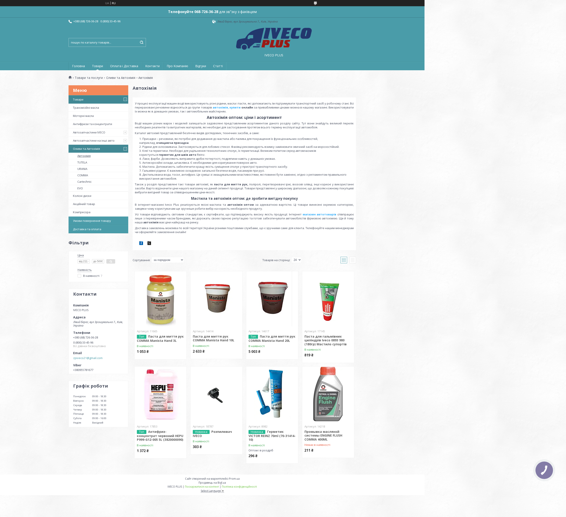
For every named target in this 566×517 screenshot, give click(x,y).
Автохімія (84, 156)
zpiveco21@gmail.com (88, 358)
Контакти (152, 66)
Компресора (81, 212)
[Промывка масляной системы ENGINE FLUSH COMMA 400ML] (328, 394)
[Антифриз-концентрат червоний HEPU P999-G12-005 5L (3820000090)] (160, 394)
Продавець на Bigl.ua (212, 483)
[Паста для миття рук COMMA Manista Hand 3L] (160, 299)
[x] (149, 244)
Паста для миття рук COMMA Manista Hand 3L (160, 338)
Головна (78, 66)
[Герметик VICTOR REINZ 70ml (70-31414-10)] (272, 394)
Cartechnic (84, 182)
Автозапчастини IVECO (89, 132)
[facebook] (141, 244)
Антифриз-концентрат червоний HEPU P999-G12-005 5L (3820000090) (160, 436)
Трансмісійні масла (86, 108)
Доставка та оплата (87, 229)
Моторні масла (83, 116)
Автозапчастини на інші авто (94, 141)
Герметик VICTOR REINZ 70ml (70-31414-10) (272, 436)
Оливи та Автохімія (120, 78)
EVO (80, 188)
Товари (97, 66)
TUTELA (82, 162)
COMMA (82, 175)
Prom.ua (234, 479)
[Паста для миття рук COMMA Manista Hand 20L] (272, 299)
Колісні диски (82, 196)
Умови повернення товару (92, 221)
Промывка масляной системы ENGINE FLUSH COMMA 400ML (323, 435)
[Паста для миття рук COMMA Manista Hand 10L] (216, 299)
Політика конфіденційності (239, 486)
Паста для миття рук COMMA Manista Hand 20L (272, 338)
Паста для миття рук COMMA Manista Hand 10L (213, 338)
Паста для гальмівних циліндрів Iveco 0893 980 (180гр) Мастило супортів (325, 340)
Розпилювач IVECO (212, 434)
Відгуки (200, 66)
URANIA (82, 169)
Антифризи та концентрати (92, 124)
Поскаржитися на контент (202, 486)
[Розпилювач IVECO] (216, 394)
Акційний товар (84, 204)
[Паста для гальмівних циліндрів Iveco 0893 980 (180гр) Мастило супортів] (328, 299)
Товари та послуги (89, 78)
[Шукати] (141, 42)
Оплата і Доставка (124, 66)
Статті (218, 66)
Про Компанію (177, 66)
